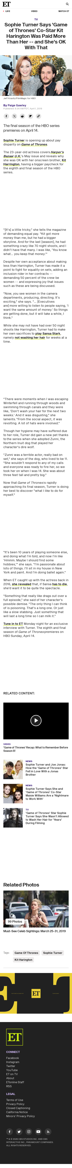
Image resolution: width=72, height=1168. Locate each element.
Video (34, 11)
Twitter (10, 1066)
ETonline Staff (15, 1082)
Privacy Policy (15, 1104)
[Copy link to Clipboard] (38, 116)
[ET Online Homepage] (8, 4)
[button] (36, 720)
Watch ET (63, 11)
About (10, 1078)
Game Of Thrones (26, 953)
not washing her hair (30, 337)
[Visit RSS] (48, 1132)
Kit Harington (23, 960)
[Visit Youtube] (38, 1131)
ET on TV (12, 1074)
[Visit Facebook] (9, 1132)
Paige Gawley (17, 105)
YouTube (12, 1070)
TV (36, 19)
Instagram (12, 1062)
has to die (59, 584)
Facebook (12, 1058)
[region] (36, 993)
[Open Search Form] (67, 4)
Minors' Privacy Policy (20, 1116)
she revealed (21, 584)
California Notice (17, 1112)
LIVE (8, 11)
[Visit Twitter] (19, 1132)
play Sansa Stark (47, 333)
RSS (9, 1086)
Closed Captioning (18, 1108)
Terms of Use (14, 1100)
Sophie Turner (14, 140)
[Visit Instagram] (28, 1132)
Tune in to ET (13, 624)
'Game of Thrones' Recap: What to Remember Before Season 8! (35, 749)
